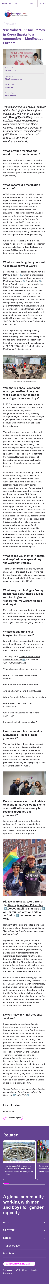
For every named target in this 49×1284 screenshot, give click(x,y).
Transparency (11, 1245)
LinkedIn (34, 1270)
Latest (7, 1237)
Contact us (7, 1270)
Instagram (7, 1273)
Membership (10, 1253)
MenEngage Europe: (12, 281)
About (6, 1222)
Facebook (7, 1095)
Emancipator (32, 281)
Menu (45, 3)
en (31, 3)
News (10, 24)
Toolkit (11, 275)
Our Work (9, 1230)
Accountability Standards (24, 908)
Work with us (21, 1270)
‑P (23, 1095)
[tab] (6, 1183)
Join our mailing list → (19, 1263)
